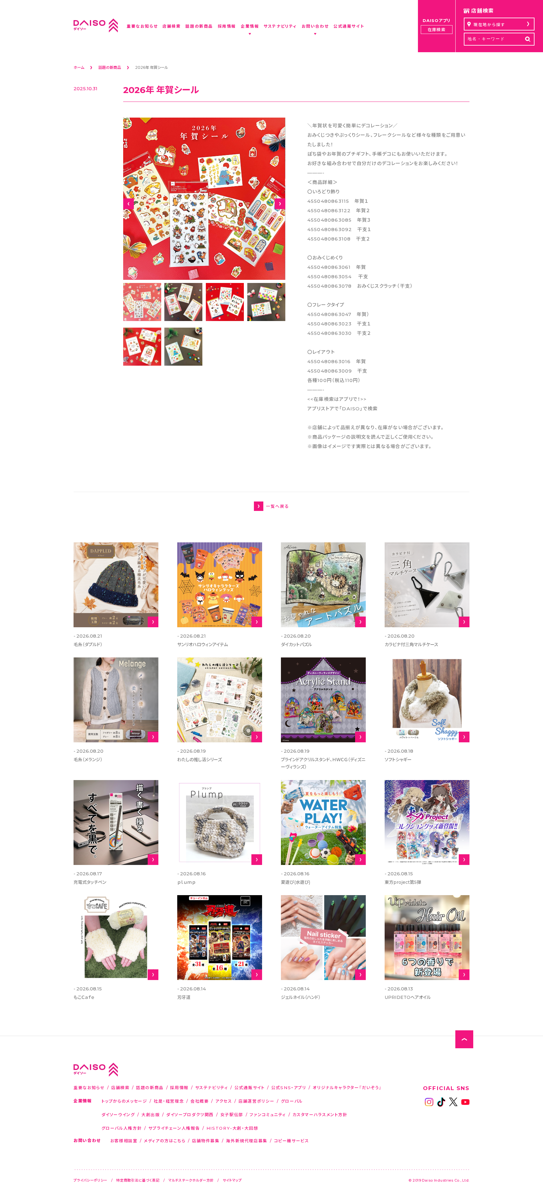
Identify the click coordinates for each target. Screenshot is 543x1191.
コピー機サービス (291, 1141)
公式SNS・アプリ (288, 1087)
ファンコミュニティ (268, 1114)
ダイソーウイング (118, 1114)
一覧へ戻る (277, 506)
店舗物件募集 (206, 1141)
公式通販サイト (249, 1087)
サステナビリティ (211, 1087)
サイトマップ (232, 1180)
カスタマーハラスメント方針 (320, 1114)
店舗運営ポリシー (256, 1101)
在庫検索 (436, 29)
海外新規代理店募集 (246, 1141)
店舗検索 (120, 1087)
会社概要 (199, 1101)
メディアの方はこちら (164, 1141)
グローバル (292, 1101)
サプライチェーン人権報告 (174, 1128)
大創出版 (150, 1114)
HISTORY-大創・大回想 (232, 1128)
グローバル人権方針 (121, 1128)
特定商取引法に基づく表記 (138, 1180)
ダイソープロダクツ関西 (190, 1114)
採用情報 (179, 1087)
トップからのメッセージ (124, 1101)
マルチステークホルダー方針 (191, 1180)
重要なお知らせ (89, 1087)
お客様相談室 (124, 1141)
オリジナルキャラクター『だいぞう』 (347, 1087)
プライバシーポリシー (90, 1180)
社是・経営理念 (169, 1101)
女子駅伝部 (231, 1114)
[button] (128, 203)
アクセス (223, 1101)
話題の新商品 (150, 1087)
